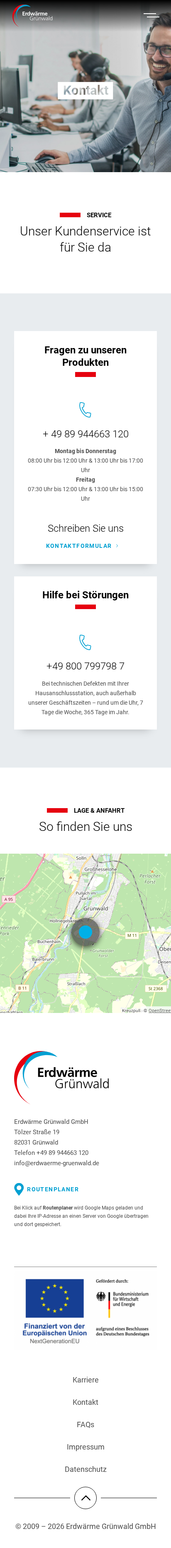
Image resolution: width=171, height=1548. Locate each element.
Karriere (86, 1379)
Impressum (86, 1446)
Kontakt (85, 1402)
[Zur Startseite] (41, 16)
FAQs (85, 1424)
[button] (152, 15)
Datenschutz (86, 1469)
